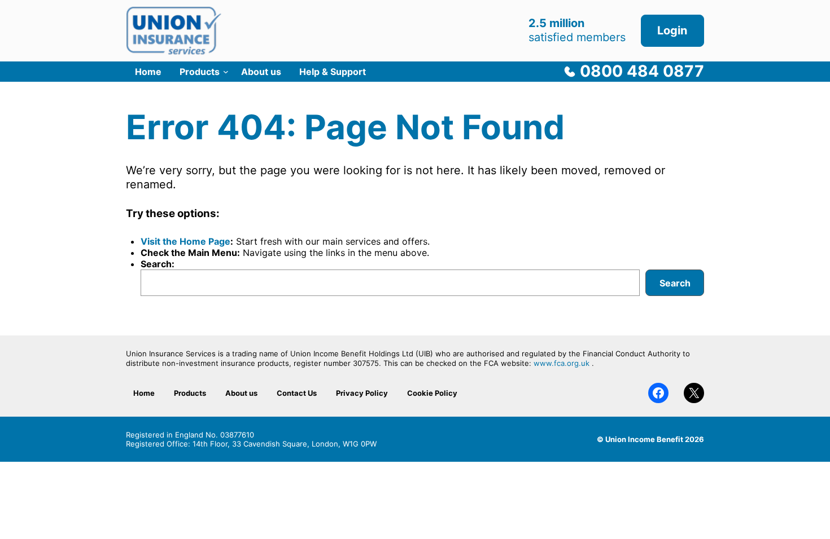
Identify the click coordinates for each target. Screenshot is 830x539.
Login (672, 30)
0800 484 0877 (642, 71)
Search (675, 283)
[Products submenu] (226, 71)
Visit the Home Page (185, 241)
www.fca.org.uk (561, 363)
